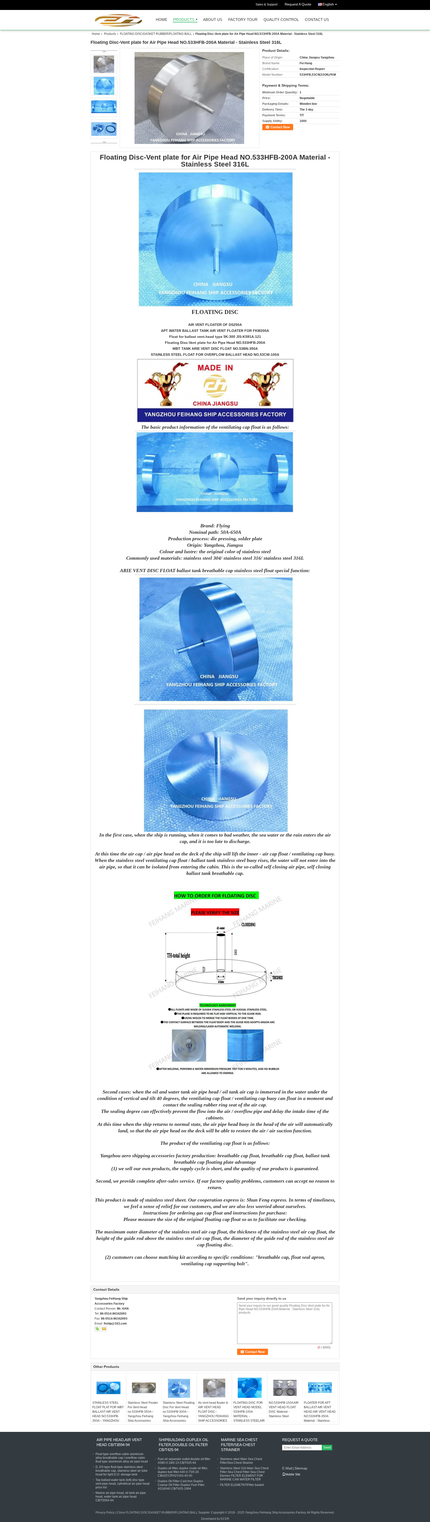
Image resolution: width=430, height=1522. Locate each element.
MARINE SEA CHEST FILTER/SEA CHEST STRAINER (239, 1445)
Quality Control (281, 20)
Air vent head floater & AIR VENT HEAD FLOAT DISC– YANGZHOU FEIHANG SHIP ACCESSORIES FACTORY (213, 1414)
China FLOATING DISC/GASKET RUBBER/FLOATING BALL (157, 1512)
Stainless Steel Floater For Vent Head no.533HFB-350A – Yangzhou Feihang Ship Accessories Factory (143, 1414)
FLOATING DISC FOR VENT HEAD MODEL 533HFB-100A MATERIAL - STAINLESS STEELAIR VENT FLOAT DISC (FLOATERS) (249, 1416)
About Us (212, 20)
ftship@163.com (115, 1323)
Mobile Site (292, 1474)
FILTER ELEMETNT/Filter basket (242, 1485)
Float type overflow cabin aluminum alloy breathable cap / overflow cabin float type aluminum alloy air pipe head (122, 1457)
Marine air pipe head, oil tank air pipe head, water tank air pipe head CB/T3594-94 (121, 1496)
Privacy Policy (105, 1512)
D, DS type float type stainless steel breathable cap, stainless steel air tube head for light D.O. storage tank (122, 1470)
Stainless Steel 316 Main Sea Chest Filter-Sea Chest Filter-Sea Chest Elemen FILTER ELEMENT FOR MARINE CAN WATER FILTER (244, 1473)
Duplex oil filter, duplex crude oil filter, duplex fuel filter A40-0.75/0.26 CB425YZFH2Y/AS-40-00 (183, 1471)
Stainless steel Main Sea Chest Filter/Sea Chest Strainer (241, 1460)
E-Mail (287, 1468)
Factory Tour (243, 20)
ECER (225, 1519)
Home (161, 20)
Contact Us (317, 20)
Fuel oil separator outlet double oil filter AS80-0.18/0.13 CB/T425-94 (184, 1460)
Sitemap (300, 1468)
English (328, 4)
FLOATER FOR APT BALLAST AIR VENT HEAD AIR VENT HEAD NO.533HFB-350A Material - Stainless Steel (320, 1414)
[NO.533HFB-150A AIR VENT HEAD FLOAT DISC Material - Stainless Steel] (285, 1388)
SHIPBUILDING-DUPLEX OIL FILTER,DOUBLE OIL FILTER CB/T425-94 (183, 1445)
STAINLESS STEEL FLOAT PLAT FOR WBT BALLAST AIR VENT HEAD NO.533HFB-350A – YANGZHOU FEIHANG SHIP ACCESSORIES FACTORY (108, 1418)
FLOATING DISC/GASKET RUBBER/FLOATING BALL (156, 34)
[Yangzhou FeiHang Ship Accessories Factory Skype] (97, 1329)
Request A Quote (298, 4)
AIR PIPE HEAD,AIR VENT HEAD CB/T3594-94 (119, 1442)
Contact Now (280, 127)
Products (183, 20)
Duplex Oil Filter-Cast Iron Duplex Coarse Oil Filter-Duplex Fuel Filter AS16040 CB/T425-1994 (181, 1484)
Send (327, 1447)
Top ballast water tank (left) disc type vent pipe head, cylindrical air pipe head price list (123, 1483)
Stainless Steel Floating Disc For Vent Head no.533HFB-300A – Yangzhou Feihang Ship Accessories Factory (179, 1414)
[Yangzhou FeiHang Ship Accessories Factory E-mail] (104, 1329)
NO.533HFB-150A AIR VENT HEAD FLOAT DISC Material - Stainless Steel (284, 1409)
